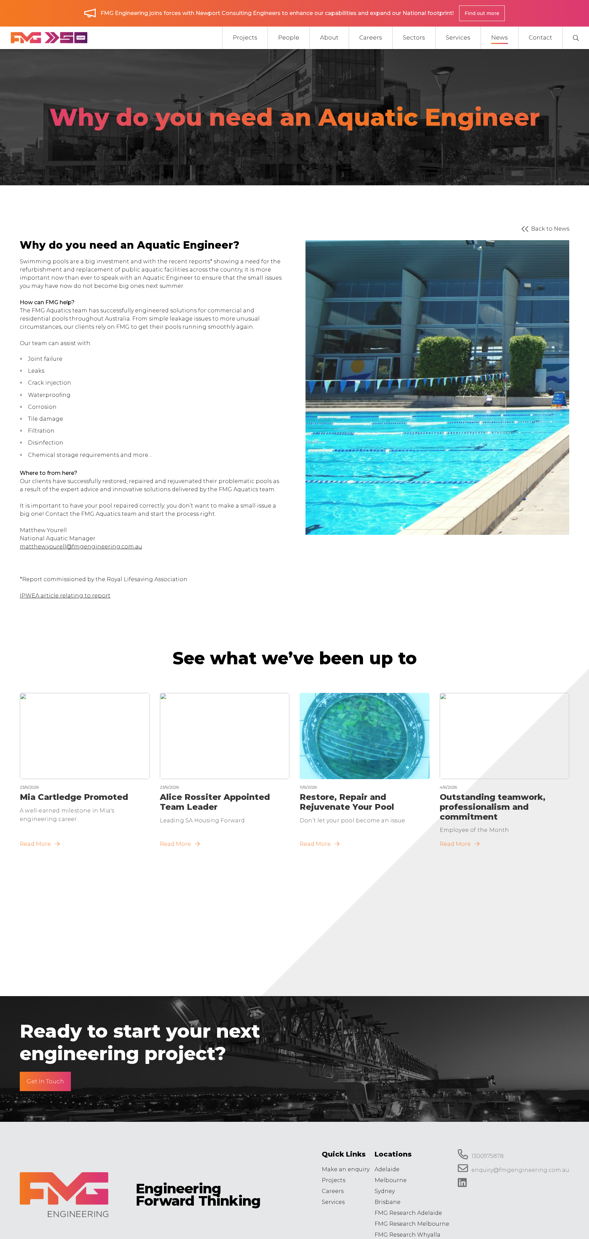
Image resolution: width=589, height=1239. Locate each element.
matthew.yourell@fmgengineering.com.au (81, 546)
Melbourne (391, 1180)
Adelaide (387, 1169)
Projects (333, 1180)
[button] (575, 38)
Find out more (482, 13)
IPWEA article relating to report (65, 595)
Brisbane (388, 1202)
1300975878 (487, 1156)
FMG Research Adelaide (408, 1213)
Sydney (385, 1191)
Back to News (550, 229)
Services (333, 1202)
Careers (333, 1191)
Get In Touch (45, 1081)
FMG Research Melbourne (412, 1224)
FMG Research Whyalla (407, 1235)
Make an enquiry (345, 1169)
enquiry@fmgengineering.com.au (520, 1170)
